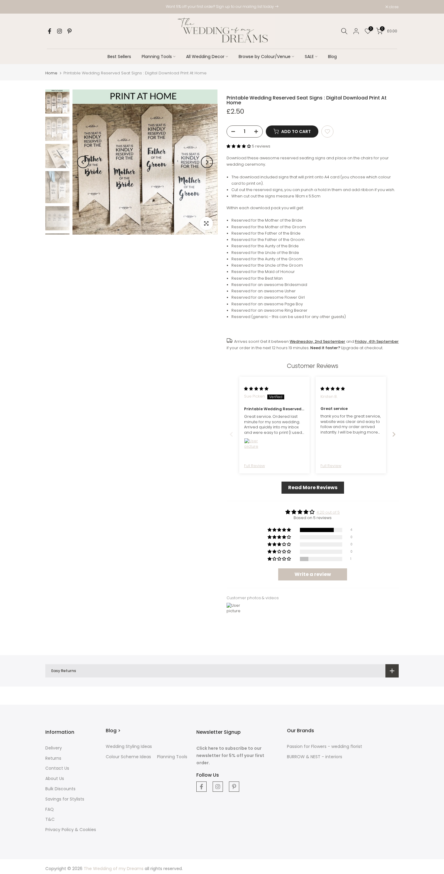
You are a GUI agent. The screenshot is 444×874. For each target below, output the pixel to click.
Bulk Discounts (60, 789)
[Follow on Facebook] (49, 31)
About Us (54, 778)
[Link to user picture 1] (251, 445)
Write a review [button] (312, 574)
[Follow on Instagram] (59, 31)
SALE (309, 57)
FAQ (49, 809)
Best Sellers (119, 57)
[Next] (207, 162)
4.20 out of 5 (328, 512)
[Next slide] (394, 434)
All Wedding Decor (205, 57)
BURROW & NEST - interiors (314, 757)
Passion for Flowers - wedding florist (324, 746)
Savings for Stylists (64, 799)
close (53, 7)
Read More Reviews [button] (312, 487)
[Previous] (83, 162)
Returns (53, 758)
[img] (256, 388)
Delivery (53, 748)
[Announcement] (222, 7)
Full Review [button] (254, 465)
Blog (332, 57)
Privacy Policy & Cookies (70, 830)
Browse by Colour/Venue (265, 57)
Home (51, 73)
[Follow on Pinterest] (69, 31)
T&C (50, 819)
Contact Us (57, 768)
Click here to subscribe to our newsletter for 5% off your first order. (230, 755)
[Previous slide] (231, 434)
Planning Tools (157, 57)
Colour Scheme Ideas (128, 757)
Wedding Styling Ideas (129, 746)
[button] (239, 146)
